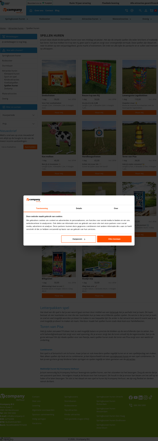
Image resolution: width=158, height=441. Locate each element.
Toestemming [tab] (42, 208)
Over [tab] (116, 208)
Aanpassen (77, 239)
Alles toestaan (114, 239)
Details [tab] (79, 208)
